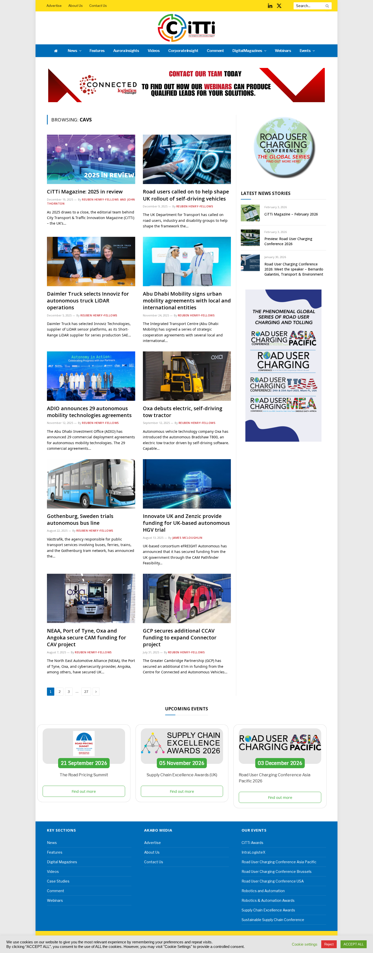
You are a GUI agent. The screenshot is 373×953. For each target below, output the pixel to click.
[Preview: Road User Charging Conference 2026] (250, 237)
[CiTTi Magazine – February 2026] (250, 213)
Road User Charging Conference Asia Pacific (279, 862)
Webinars (283, 50)
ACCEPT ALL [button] (354, 944)
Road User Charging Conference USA (273, 881)
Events (305, 50)
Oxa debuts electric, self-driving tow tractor (182, 412)
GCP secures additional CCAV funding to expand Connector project (179, 637)
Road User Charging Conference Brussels (277, 871)
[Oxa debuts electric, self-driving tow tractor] (187, 376)
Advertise (54, 6)
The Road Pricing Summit (84, 774)
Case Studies (58, 881)
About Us (75, 6)
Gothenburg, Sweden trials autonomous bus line (80, 519)
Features (97, 50)
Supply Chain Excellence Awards (268, 910)
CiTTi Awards (252, 842)
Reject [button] (329, 944)
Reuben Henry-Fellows (194, 206)
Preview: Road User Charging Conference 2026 (288, 241)
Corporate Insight (183, 50)
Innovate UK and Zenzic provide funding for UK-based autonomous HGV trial (186, 523)
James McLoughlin (187, 538)
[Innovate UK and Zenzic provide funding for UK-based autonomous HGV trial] (187, 484)
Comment (215, 50)
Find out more (84, 791)
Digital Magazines (247, 50)
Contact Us (98, 6)
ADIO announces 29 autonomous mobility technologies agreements (89, 412)
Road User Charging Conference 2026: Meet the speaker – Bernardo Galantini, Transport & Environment (293, 269)
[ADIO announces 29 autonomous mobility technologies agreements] (91, 376)
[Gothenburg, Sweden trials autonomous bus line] (91, 484)
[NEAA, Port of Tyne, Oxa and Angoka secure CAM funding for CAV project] (91, 598)
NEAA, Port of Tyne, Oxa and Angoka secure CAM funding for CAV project (86, 637)
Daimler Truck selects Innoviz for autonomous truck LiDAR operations (88, 300)
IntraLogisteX (253, 852)
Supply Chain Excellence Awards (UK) (182, 774)
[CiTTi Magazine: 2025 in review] (91, 159)
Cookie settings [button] (304, 944)
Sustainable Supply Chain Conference (273, 920)
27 (86, 692)
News (72, 50)
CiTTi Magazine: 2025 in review (85, 191)
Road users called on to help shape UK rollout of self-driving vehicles (186, 195)
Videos (154, 50)
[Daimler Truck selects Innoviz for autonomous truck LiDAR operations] (91, 261)
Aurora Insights (126, 50)
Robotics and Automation (263, 891)
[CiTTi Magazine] (186, 27)
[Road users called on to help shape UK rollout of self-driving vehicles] (187, 159)
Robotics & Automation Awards (268, 900)
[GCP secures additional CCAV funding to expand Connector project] (187, 598)
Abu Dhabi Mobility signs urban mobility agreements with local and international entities (187, 300)
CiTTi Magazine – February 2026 (291, 214)
